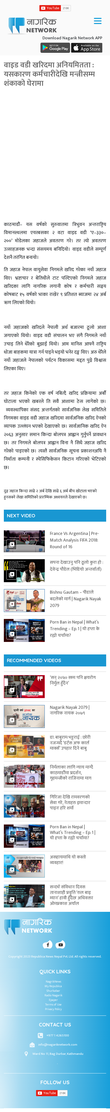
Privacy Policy (53, 1009)
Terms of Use (53, 1004)
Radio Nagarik (53, 995)
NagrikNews (53, 981)
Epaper (53, 1000)
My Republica (53, 986)
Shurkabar (53, 990)
